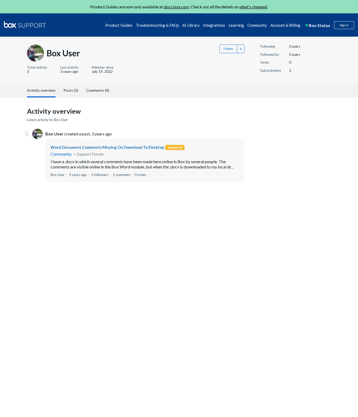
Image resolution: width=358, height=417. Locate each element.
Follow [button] (228, 49)
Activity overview (41, 90)
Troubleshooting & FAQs (157, 25)
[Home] (25, 25)
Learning (236, 25)
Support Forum (90, 153)
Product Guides (118, 25)
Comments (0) (97, 90)
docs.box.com (176, 6)
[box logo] (25, 24)
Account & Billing (285, 25)
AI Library (191, 25)
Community (257, 25)
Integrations (214, 25)
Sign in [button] (344, 25)
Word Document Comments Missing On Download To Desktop (107, 147)
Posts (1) (70, 90)
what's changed (253, 6)
